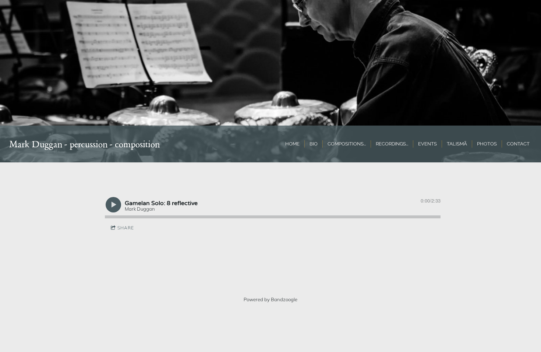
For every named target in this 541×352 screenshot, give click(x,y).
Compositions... (347, 144)
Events (427, 144)
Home (292, 144)
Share (125, 227)
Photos (487, 144)
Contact (518, 144)
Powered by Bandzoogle (270, 299)
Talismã (457, 144)
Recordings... (392, 144)
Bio (314, 144)
